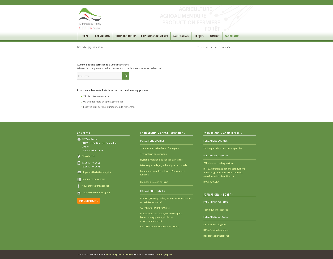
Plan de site (128, 254)
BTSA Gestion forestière (216, 230)
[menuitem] (85, 36)
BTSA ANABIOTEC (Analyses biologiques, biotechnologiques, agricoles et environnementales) (161, 217)
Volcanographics (164, 254)
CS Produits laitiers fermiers (155, 207)
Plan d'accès (88, 156)
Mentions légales (113, 254)
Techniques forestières (215, 209)
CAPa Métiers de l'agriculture (218, 163)
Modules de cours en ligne (154, 181)
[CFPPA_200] (90, 18)
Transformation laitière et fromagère (159, 148)
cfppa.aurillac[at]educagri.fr (96, 172)
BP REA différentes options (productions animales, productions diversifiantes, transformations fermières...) (224, 172)
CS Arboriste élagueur (215, 224)
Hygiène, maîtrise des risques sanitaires (161, 159)
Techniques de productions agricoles (222, 148)
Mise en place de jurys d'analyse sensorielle (163, 165)
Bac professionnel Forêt (216, 235)
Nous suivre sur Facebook (95, 185)
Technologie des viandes (153, 153)
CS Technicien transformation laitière (159, 226)
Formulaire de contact (93, 178)
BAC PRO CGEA (211, 181)
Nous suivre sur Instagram (96, 192)
